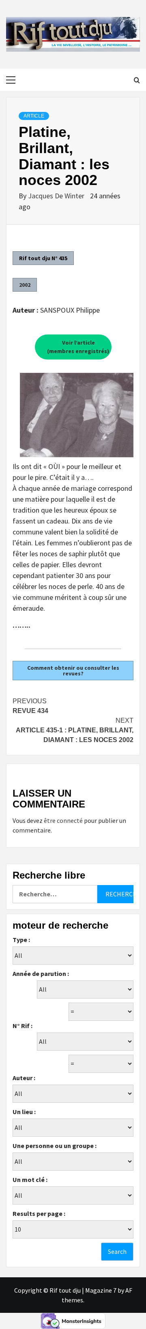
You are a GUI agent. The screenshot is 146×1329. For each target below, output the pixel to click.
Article (34, 116)
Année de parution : (41, 973)
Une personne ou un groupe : (55, 1146)
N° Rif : (22, 1026)
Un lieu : (24, 1112)
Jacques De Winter (57, 195)
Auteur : (24, 1078)
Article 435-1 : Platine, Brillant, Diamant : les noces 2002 (74, 730)
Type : (21, 940)
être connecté (63, 820)
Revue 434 (30, 706)
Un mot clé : (30, 1179)
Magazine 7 (100, 1290)
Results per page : (39, 1213)
